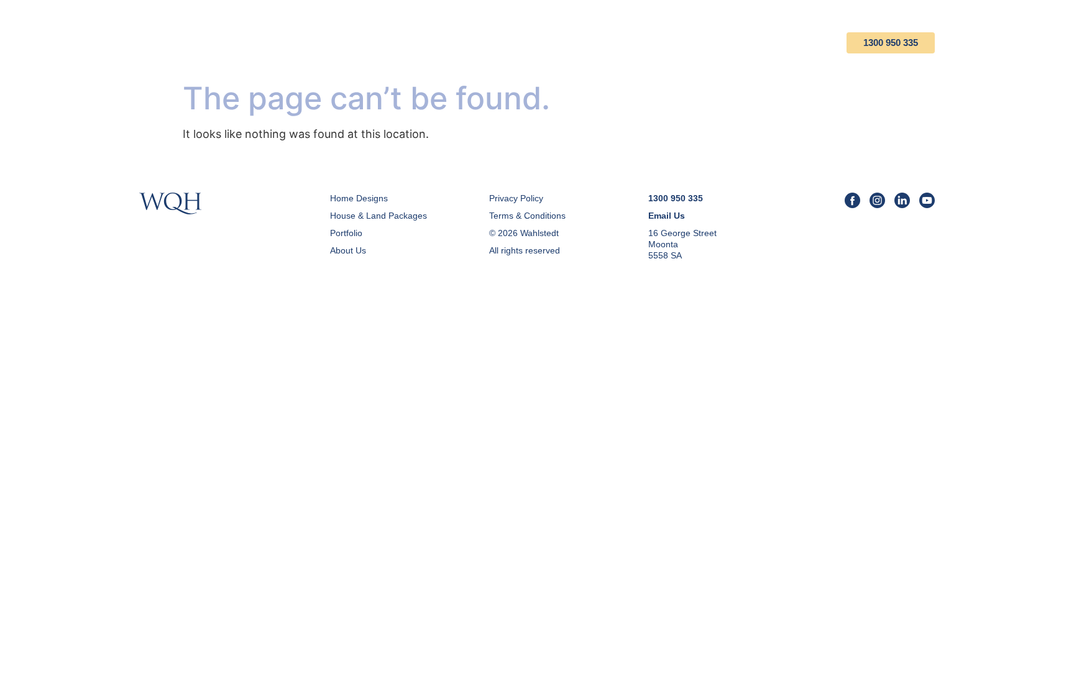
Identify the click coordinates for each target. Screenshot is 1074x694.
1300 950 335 (890, 42)
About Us (713, 42)
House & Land (550, 42)
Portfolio (637, 42)
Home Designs (453, 42)
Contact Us (791, 42)
